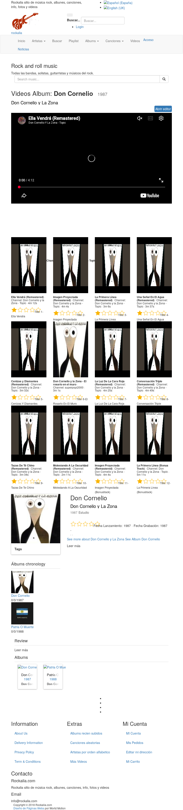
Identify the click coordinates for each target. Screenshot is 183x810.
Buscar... (73, 20)
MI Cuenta (133, 733)
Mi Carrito (133, 761)
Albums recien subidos (86, 733)
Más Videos (78, 761)
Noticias (23, 49)
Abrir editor (163, 109)
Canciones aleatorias (85, 742)
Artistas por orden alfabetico (90, 752)
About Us (21, 733)
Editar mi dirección (139, 752)
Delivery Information (29, 742)
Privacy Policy (24, 752)
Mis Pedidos (134, 742)
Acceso (148, 39)
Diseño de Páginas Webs (28, 808)
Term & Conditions (28, 761)
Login (80, 26)
